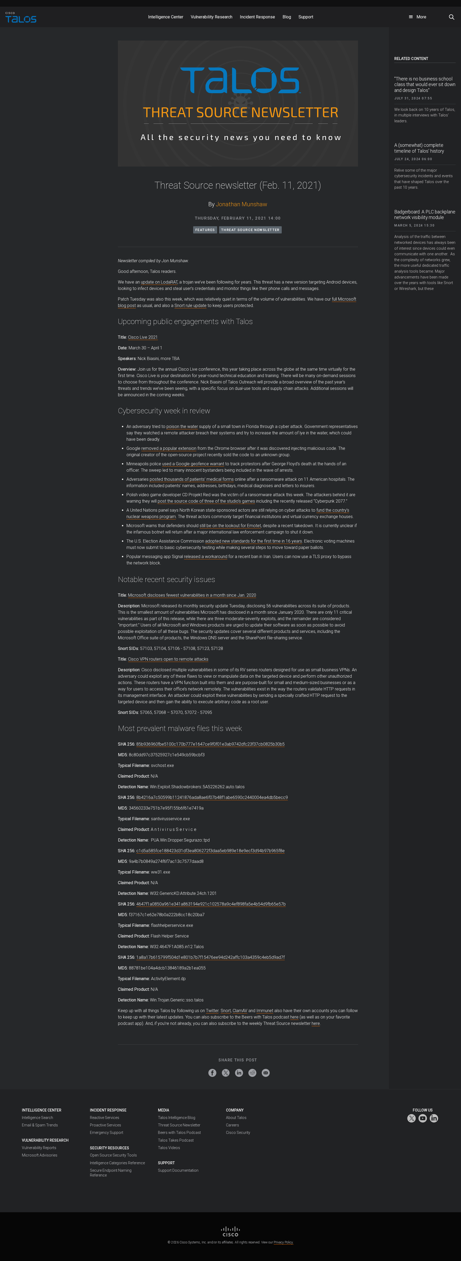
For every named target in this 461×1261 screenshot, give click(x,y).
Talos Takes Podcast (176, 1140)
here (294, 1017)
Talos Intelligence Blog (176, 1118)
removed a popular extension (168, 448)
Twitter (212, 1010)
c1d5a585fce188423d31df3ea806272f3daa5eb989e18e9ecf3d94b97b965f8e (210, 850)
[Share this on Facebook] (212, 1073)
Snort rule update (190, 305)
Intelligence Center (41, 1110)
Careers (232, 1125)
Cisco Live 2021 (143, 337)
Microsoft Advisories (39, 1155)
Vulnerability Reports (39, 1148)
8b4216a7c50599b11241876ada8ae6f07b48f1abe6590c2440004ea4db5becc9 (212, 797)
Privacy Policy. (283, 1242)
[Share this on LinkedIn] (239, 1073)
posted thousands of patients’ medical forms (192, 479)
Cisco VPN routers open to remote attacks (168, 659)
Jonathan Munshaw (241, 204)
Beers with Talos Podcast (179, 1132)
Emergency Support (106, 1132)
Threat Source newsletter (250, 230)
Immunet (264, 1010)
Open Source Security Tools (113, 1155)
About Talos (236, 1118)
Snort (226, 1010)
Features (205, 230)
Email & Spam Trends (40, 1125)
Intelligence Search (37, 1118)
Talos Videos (169, 1148)
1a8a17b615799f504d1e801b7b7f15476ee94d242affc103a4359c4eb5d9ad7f (210, 957)
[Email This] (266, 1073)
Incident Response (108, 1110)
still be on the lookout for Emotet (230, 525)
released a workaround (205, 556)
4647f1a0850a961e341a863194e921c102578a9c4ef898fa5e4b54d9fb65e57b (211, 904)
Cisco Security (238, 1132)
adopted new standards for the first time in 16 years (253, 541)
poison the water (182, 426)
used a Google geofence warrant (193, 463)
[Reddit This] (252, 1073)
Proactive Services (105, 1125)
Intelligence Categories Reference (117, 1163)
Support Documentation (178, 1170)
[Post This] (226, 1073)
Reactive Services (104, 1118)
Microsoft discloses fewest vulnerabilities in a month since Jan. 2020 (192, 595)
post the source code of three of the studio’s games (206, 501)
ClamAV (240, 1010)
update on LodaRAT (159, 282)
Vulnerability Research (45, 1140)
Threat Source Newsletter (179, 1125)
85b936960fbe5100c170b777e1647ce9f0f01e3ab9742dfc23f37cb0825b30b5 (210, 744)
